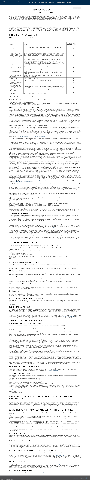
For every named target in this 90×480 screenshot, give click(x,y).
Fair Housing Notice (86, 478)
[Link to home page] (3, 2)
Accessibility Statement (76, 478)
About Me (52, 3)
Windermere (19, 477)
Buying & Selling (43, 3)
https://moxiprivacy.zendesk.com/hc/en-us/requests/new (21, 339)
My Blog (69, 2)
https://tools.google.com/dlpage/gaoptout (24, 181)
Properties (34, 3)
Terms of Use (80, 477)
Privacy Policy (87, 477)
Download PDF (76, 8)
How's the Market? (61, 3)
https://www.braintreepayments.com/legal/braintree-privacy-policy (34, 136)
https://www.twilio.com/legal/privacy (55, 227)
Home (28, 2)
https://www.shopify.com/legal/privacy (17, 135)
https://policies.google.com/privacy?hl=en (40, 180)
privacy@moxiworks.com (48, 312)
